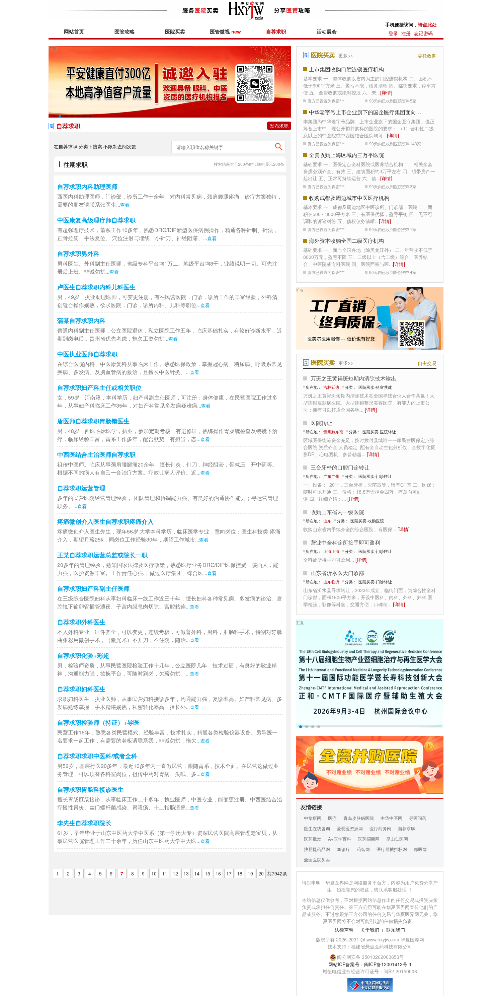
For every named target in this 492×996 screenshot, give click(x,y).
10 (154, 873)
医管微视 (225, 31)
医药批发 (312, 839)
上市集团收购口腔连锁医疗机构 (346, 69)
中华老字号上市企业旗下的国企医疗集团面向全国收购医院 (367, 112)
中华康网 (312, 818)
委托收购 (427, 55)
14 (196, 873)
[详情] (386, 92)
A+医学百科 (339, 839)
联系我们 (395, 929)
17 (229, 873)
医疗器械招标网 (392, 849)
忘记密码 (423, 33)
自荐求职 (276, 31)
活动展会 (327, 31)
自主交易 (427, 363)
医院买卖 (175, 31)
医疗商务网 (380, 828)
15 (207, 873)
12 (175, 873)
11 (164, 873)
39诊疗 (343, 849)
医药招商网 (369, 839)
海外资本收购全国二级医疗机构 (346, 240)
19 (250, 873)
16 (218, 873)
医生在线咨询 (317, 828)
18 (239, 873)
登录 (393, 33)
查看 (125, 204)
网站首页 (74, 31)
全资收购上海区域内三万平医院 (346, 155)
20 (261, 873)
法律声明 (344, 929)
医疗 (332, 818)
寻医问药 (417, 818)
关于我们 (369, 929)
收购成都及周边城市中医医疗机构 (349, 198)
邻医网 (420, 849)
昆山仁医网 (397, 839)
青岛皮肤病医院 (358, 818)
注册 (406, 33)
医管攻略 (124, 31)
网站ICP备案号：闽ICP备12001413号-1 (370, 964)
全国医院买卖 (317, 859)
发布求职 (279, 125)
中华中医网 (391, 818)
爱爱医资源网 (350, 828)
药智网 (363, 849)
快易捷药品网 (317, 849)
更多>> (345, 55)
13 (186, 873)
